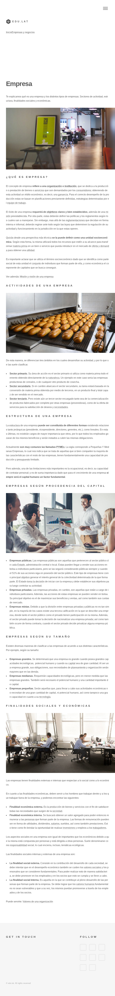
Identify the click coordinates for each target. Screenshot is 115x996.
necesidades (61, 407)
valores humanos (85, 884)
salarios (55, 823)
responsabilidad (18, 845)
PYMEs (60, 447)
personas (30, 819)
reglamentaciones (75, 220)
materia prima (20, 246)
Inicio (9, 32)
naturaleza (53, 377)
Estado (21, 564)
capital (71, 663)
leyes (67, 224)
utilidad (30, 250)
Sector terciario (18, 398)
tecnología (44, 697)
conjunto (36, 263)
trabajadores (99, 828)
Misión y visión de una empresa (36, 276)
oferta (95, 246)
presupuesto (23, 459)
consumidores (83, 190)
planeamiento (78, 667)
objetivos (52, 212)
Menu (105, 8)
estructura (14, 425)
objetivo (25, 577)
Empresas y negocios (23, 32)
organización (54, 186)
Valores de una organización (38, 901)
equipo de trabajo (16, 203)
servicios (39, 190)
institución (71, 186)
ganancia (63, 194)
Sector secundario (20, 386)
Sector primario (18, 373)
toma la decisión (35, 581)
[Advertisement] (57, 57)
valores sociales (92, 867)
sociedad (57, 811)
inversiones (69, 828)
